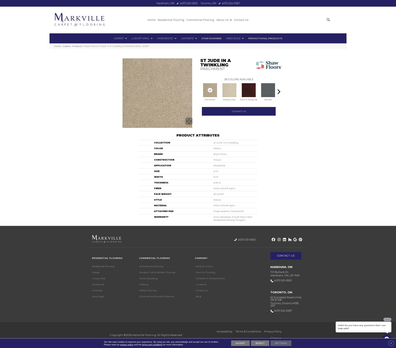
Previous (198, 87)
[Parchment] (210, 90)
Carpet (66, 46)
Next (278, 87)
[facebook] (273, 240)
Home (57, 46)
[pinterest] (300, 240)
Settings (281, 343)
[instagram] (278, 240)
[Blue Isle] (268, 90)
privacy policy (126, 344)
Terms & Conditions (248, 331)
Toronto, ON (208, 3)
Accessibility (224, 331)
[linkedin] (284, 240)
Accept (240, 343)
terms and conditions (152, 344)
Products (77, 46)
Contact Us (239, 111)
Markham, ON (165, 3)
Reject (260, 343)
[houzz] (289, 240)
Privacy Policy (273, 331)
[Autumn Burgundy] (248, 90)
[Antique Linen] (229, 90)
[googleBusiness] (294, 240)
